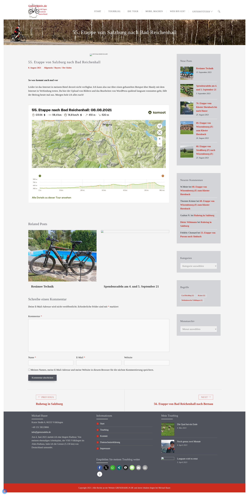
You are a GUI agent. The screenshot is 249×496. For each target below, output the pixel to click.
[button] (99, 467)
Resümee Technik (42, 286)
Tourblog (104, 430)
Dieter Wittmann (188, 222)
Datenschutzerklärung (110, 442)
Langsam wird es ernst (187, 458)
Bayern (57, 68)
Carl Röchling (188, 295)
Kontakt (103, 436)
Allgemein (48, 68)
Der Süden (67, 68)
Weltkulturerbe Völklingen (192, 300)
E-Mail (80, 357)
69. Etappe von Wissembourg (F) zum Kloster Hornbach (204, 128)
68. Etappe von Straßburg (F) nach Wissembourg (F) (205, 150)
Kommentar (35, 316)
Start (102, 423)
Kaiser (201, 295)
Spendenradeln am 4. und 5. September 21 (131, 286)
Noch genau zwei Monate (189, 441)
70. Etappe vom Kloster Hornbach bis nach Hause (206, 107)
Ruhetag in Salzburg (204, 215)
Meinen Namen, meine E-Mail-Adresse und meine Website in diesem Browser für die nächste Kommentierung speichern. (92, 369)
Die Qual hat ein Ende (187, 424)
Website (128, 357)
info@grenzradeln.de (41, 432)
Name (32, 357)
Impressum (105, 448)
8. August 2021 (34, 68)
